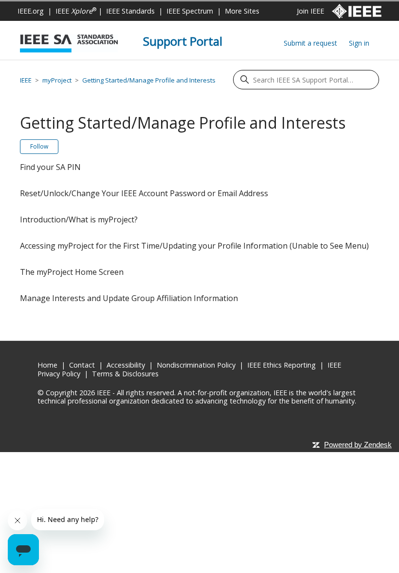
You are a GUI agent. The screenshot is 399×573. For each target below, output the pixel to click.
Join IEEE (310, 11)
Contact (82, 365)
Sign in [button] (359, 43)
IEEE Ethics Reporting (281, 365)
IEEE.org (31, 11)
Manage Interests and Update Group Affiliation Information (129, 298)
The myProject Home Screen (72, 272)
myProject (57, 80)
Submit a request (310, 43)
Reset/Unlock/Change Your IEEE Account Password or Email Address (144, 193)
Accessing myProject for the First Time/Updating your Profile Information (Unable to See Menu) (194, 245)
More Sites (242, 11)
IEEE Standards (130, 11)
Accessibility (126, 365)
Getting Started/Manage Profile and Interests (149, 80)
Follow (39, 146)
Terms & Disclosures (125, 373)
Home (47, 365)
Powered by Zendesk (358, 444)
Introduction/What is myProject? (79, 219)
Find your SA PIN (50, 167)
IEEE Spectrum (189, 11)
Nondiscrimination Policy (196, 365)
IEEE (75, 11)
